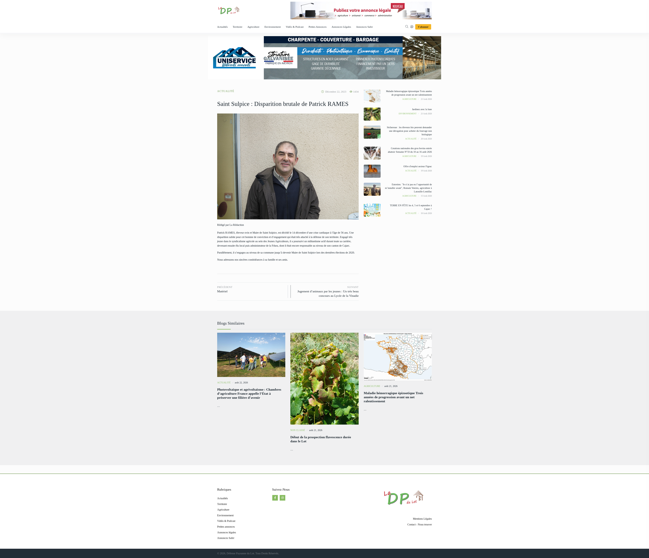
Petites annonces (318, 27)
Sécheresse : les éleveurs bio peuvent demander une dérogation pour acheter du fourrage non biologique (409, 131)
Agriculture (253, 27)
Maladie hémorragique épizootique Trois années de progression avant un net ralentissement (393, 397)
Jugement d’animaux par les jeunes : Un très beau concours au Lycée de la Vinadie (327, 291)
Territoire (237, 27)
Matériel (225, 289)
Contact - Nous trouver (419, 524)
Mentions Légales (422, 518)
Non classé (297, 430)
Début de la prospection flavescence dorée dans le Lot (320, 439)
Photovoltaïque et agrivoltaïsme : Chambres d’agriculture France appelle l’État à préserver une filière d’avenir (249, 393)
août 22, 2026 (241, 382)
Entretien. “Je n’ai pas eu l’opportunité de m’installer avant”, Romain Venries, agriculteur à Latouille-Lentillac (408, 188)
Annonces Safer (364, 27)
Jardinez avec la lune (422, 109)
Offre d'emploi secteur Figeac (417, 166)
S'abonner (423, 27)
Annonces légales (341, 27)
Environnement (273, 27)
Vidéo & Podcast (295, 27)
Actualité (225, 91)
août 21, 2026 (315, 430)
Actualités (222, 27)
